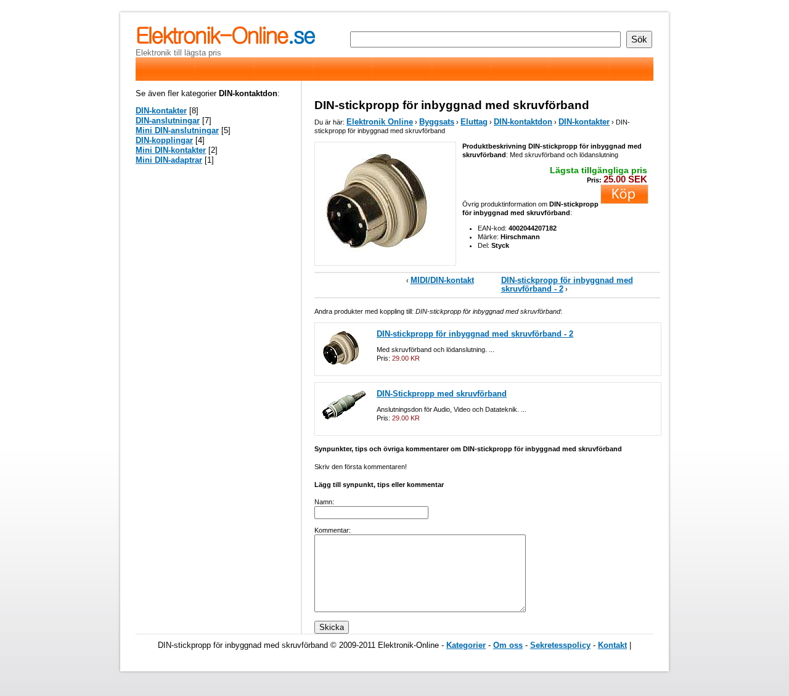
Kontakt (612, 645)
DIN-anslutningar (168, 120)
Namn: (324, 502)
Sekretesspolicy (560, 645)
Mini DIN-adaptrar (169, 160)
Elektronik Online (379, 121)
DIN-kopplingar (164, 140)
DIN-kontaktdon (523, 121)
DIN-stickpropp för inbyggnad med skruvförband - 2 (567, 284)
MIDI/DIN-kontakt (442, 280)
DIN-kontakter (584, 121)
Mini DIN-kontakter (171, 150)
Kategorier (466, 645)
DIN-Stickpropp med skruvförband (442, 393)
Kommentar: (332, 530)
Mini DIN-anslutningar (177, 130)
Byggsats (436, 121)
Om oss (508, 645)
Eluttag (474, 121)
